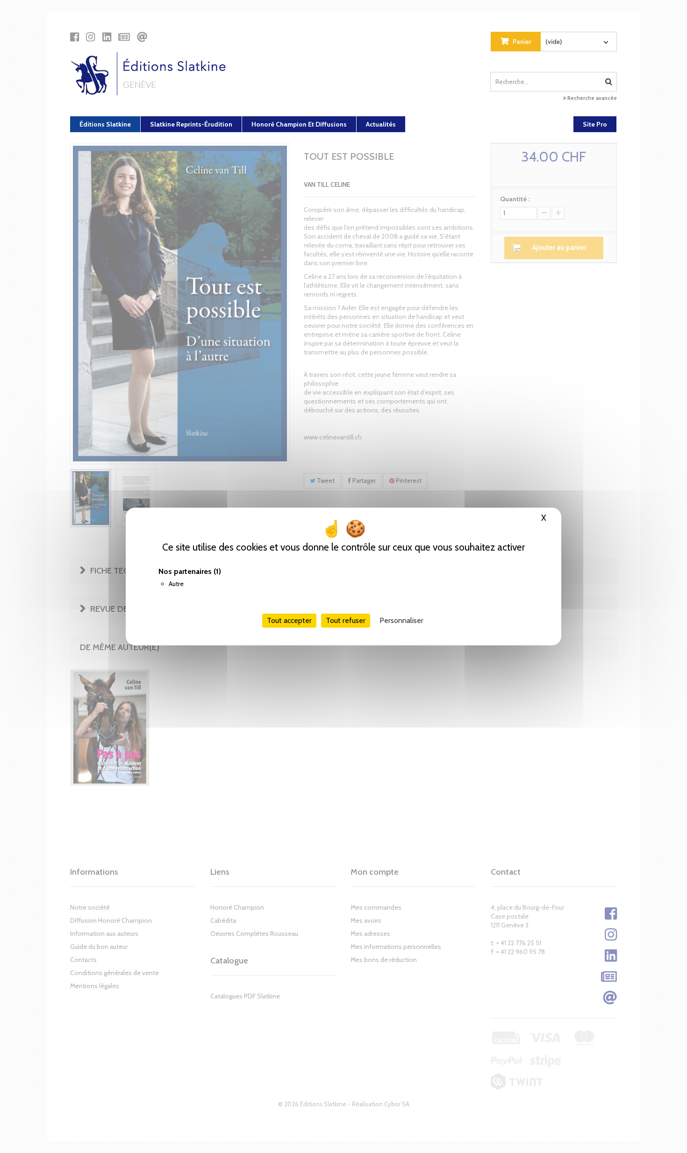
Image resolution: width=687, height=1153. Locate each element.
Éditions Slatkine (105, 124)
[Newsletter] (124, 37)
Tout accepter (289, 620)
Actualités (381, 124)
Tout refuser (345, 620)
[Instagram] (90, 37)
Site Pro (595, 124)
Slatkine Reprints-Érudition (191, 124)
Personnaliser (401, 620)
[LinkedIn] (106, 37)
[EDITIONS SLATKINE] (151, 74)
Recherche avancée (591, 98)
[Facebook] (74, 37)
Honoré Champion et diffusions (299, 124)
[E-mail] (142, 37)
